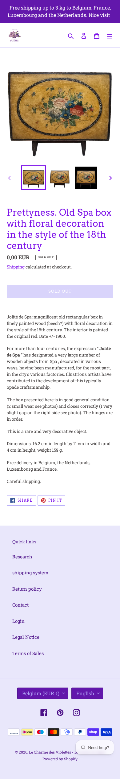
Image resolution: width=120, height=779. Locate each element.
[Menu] (109, 35)
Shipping (16, 267)
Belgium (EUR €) (40, 693)
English (85, 693)
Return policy (27, 589)
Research (22, 556)
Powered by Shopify (60, 758)
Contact (20, 605)
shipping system (30, 572)
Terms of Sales (28, 653)
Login (18, 621)
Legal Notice (25, 637)
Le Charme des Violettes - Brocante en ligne (67, 752)
